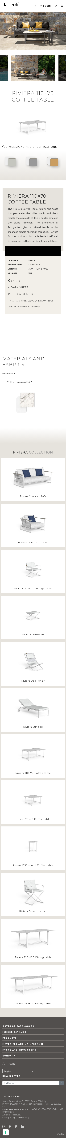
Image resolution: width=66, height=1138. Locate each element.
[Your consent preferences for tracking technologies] (6, 1132)
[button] (56, 6)
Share (16, 280)
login (10, 1064)
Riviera (32, 260)
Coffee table (34, 264)
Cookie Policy (23, 1117)
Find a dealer (22, 294)
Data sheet (20, 287)
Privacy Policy (8, 1117)
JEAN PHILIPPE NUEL (38, 268)
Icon (31, 272)
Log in (12, 306)
